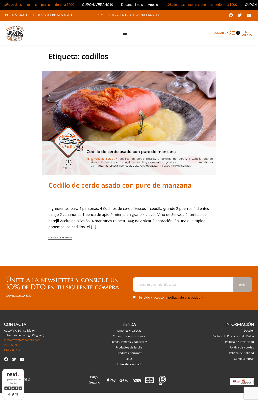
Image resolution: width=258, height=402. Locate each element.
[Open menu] (125, 33)
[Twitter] (240, 15)
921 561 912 (107, 15)
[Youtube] (249, 15)
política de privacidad (184, 297)
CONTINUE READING (60, 237)
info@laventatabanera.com (22, 340)
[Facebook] (231, 15)
